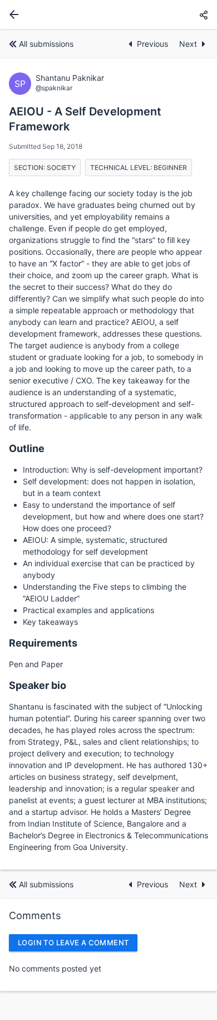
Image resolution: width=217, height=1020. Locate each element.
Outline (27, 448)
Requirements (43, 643)
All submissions (46, 43)
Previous (153, 43)
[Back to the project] (11, 14)
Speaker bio (37, 685)
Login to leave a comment (73, 942)
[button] (203, 15)
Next (188, 43)
